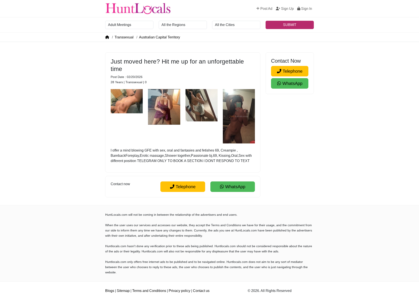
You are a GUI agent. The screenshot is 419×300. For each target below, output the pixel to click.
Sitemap (123, 291)
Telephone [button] (185, 186)
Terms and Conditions (149, 291)
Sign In (306, 8)
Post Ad (265, 8)
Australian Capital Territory (159, 37)
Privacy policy (179, 291)
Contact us (201, 291)
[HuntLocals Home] (138, 9)
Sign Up (287, 8)
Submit (289, 25)
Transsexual (124, 37)
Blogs (109, 291)
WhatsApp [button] (234, 186)
